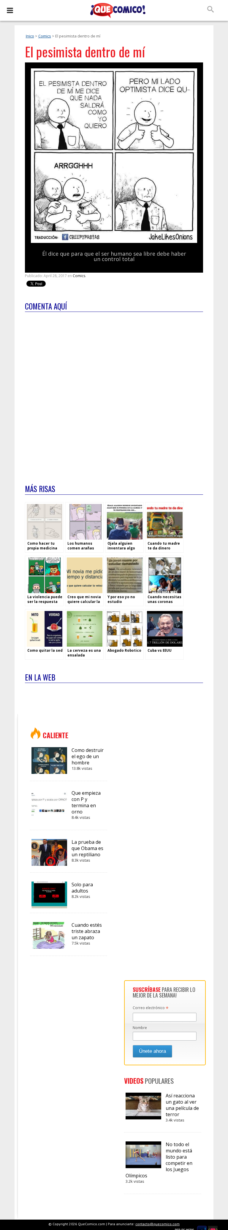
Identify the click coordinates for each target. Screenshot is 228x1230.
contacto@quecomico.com (157, 1224)
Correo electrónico (151, 1008)
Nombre (140, 1027)
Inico (30, 36)
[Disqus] (114, 394)
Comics (44, 36)
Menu (9, 10)
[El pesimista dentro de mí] (114, 241)
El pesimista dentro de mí (85, 51)
